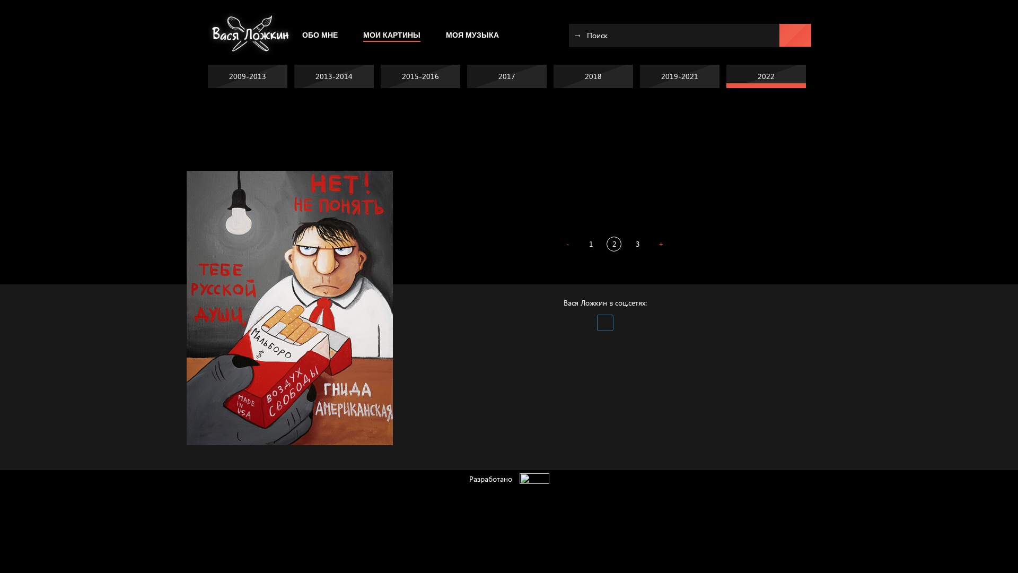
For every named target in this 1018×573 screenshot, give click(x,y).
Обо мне (320, 35)
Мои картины (391, 35)
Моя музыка (472, 35)
